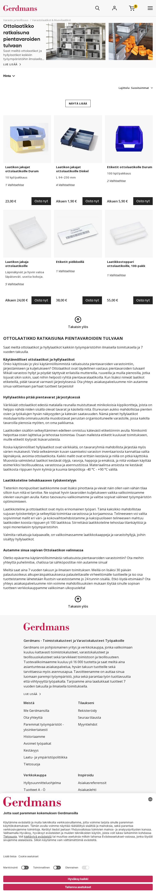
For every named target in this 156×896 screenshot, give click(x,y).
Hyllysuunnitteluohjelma (42, 783)
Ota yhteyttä (33, 717)
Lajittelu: (124, 88)
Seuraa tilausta (89, 717)
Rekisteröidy (87, 710)
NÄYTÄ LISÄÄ (78, 103)
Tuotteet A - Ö (34, 789)
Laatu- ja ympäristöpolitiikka (45, 757)
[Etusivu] (32, 8)
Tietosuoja (32, 764)
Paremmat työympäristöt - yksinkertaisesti (44, 727)
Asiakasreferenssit (92, 783)
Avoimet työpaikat (37, 743)
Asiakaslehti (87, 789)
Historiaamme (34, 736)
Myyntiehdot (87, 724)
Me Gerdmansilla (36, 710)
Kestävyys (31, 750)
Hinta (7, 75)
